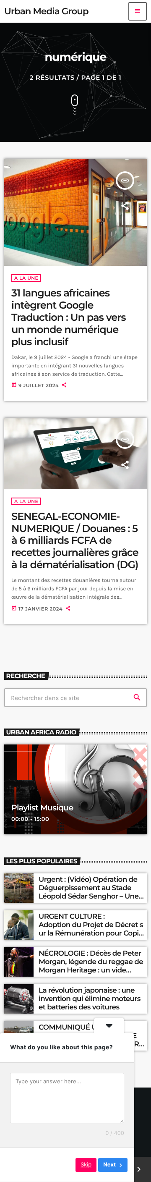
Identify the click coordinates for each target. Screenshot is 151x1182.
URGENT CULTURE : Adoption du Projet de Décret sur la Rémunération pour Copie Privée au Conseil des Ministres (91, 929)
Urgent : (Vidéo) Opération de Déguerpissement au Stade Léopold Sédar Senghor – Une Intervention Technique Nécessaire (88, 896)
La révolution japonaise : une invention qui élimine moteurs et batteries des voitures (90, 999)
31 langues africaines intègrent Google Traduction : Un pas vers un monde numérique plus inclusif (68, 317)
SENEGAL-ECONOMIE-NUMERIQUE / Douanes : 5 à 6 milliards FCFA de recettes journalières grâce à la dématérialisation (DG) (74, 541)
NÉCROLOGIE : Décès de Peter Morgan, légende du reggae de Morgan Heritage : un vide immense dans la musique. (91, 966)
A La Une (26, 278)
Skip (86, 1164)
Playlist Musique (42, 807)
